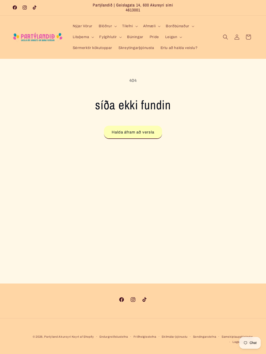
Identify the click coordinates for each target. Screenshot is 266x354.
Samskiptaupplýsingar (237, 336)
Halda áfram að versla (133, 132)
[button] (107, 26)
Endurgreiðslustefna (113, 336)
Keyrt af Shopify (83, 336)
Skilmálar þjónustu (175, 336)
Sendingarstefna (204, 336)
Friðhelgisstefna (145, 336)
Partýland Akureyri (57, 336)
